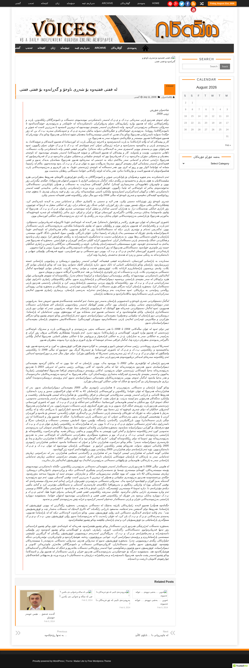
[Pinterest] (170, 3)
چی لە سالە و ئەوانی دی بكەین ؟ (75, 596)
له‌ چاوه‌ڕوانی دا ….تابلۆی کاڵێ (151, 635)
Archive (107, 3)
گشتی (18, 3)
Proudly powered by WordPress (48, 661)
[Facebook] (187, 3)
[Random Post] (202, 4)
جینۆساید (71, 3)
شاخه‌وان (165, 97)
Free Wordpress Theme (99, 661)
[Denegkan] (124, 42)
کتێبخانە (44, 3)
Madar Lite (79, 661)
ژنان (57, 3)
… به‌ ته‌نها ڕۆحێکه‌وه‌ (56, 635)
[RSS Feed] (193, 3)
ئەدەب (31, 3)
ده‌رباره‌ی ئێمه (88, 3)
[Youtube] (193, 9)
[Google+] (176, 3)
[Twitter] (181, 3)
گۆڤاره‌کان (125, 3)
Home (155, 3)
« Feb (228, 145)
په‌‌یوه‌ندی (141, 3)
